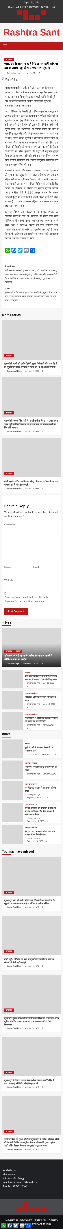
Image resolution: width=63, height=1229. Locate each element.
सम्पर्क (53, 7)
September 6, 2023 (30, 663)
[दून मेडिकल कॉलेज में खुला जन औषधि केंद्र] (12, 790)
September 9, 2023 (35, 841)
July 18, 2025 (30, 73)
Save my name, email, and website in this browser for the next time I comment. (27, 599)
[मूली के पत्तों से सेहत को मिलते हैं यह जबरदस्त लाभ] (12, 748)
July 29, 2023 (48, 683)
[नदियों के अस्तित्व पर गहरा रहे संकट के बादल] (12, 700)
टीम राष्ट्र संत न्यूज (12, 663)
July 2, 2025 (46, 754)
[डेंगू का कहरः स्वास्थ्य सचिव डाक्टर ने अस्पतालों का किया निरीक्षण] (12, 834)
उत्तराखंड (28, 763)
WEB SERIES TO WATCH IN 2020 (32, 7)
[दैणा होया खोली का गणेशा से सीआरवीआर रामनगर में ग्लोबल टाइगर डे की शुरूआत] (12, 679)
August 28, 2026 (32, 1149)
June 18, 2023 (49, 704)
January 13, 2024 (50, 774)
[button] (5, 45)
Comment (10, 524)
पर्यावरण (18, 651)
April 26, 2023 (48, 725)
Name (8, 567)
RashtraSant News (14, 73)
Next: (31, 294)
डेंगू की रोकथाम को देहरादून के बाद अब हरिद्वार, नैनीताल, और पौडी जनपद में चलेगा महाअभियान (40, 811)
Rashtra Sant (31, 32)
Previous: (31, 274)
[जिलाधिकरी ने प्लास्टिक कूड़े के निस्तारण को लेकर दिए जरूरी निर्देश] (12, 721)
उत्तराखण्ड (9, 59)
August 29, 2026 (32, 371)
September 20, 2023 (35, 798)
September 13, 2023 (35, 821)
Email (37, 567)
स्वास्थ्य (27, 744)
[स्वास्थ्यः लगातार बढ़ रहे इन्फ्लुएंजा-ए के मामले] (12, 770)
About (11, 7)
